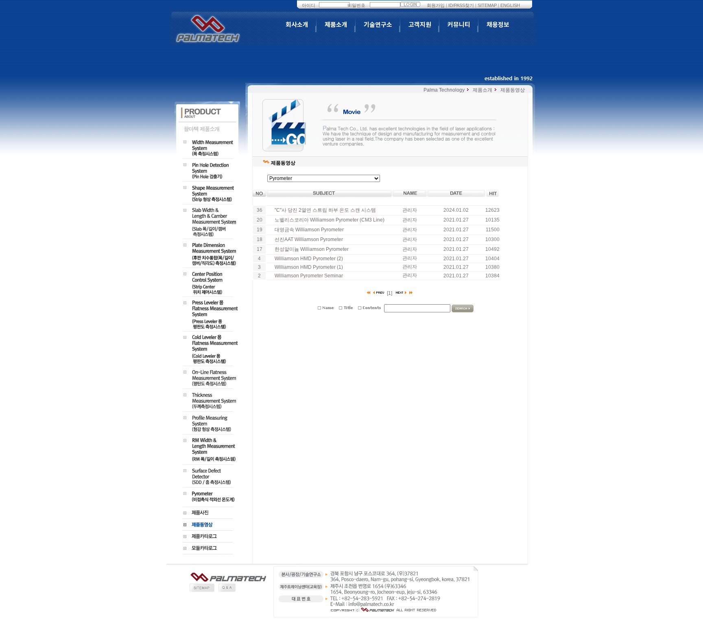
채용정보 (498, 25)
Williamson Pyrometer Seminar (309, 276)
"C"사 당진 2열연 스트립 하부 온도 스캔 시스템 (325, 210)
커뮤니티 (459, 25)
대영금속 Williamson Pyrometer (309, 230)
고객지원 (419, 25)
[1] (389, 293)
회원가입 (436, 5)
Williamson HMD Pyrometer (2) (309, 258)
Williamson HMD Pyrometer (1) (309, 267)
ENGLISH (510, 5)
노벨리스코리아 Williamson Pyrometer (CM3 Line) (329, 220)
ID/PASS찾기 (461, 5)
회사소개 (297, 25)
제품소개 (336, 25)
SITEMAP (487, 5)
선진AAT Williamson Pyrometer (309, 239)
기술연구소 (378, 25)
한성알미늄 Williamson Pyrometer (312, 249)
